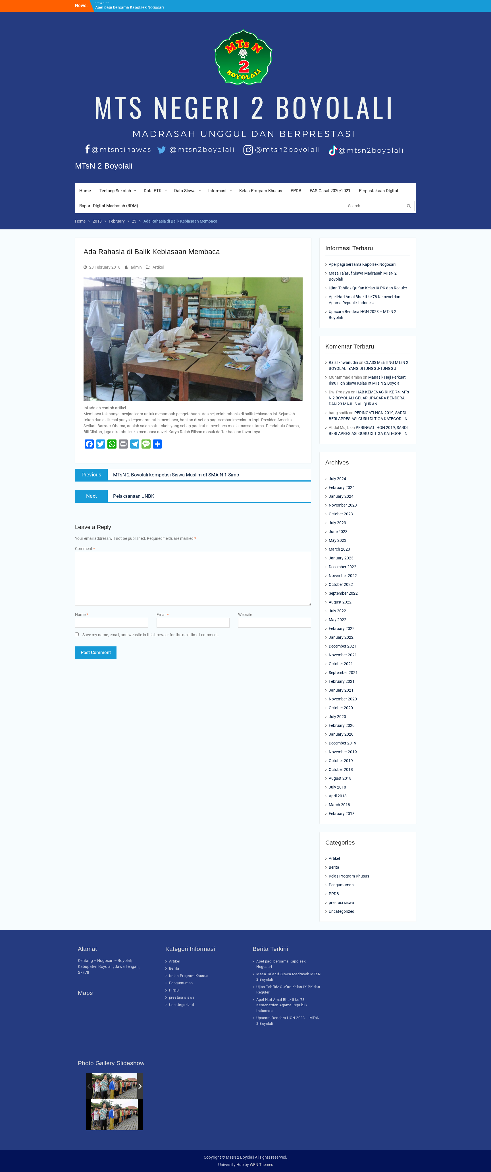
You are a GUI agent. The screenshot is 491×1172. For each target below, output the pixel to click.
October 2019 (341, 760)
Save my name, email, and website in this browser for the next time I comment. (150, 634)
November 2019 (343, 752)
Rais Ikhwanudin (343, 362)
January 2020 (341, 734)
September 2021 (343, 672)
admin (136, 267)
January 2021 (341, 690)
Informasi (217, 190)
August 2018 (340, 778)
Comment (85, 548)
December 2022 (342, 567)
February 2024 (342, 487)
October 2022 (341, 584)
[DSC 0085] (115, 1086)
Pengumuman (341, 885)
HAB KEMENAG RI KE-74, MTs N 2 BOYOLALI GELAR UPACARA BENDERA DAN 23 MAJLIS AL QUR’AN (369, 398)
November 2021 (343, 655)
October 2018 (341, 769)
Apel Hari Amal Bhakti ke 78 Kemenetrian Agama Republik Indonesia (281, 1005)
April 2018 (338, 796)
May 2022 (337, 619)
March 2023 (339, 549)
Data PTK (152, 190)
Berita (334, 867)
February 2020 (342, 725)
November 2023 (343, 505)
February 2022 (342, 628)
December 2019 (342, 743)
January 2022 (341, 637)
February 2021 (342, 681)
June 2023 (338, 531)
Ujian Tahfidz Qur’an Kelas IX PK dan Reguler (368, 288)
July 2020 (337, 716)
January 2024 (341, 496)
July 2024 (337, 478)
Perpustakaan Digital (378, 190)
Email (163, 614)
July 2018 (337, 787)
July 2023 (337, 522)
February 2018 (342, 813)
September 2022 (343, 593)
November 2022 (343, 575)
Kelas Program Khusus (260, 190)
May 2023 (337, 540)
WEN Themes (261, 1164)
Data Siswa (184, 190)
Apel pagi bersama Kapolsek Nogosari (129, 5)
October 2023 (341, 514)
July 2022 (337, 611)
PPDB (296, 190)
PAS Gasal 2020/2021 (330, 190)
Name (81, 614)
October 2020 (341, 708)
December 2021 (342, 646)
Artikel (158, 267)
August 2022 (340, 602)
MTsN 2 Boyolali (103, 165)
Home (85, 190)
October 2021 (341, 663)
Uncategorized (341, 911)
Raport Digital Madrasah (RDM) (108, 205)
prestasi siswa (341, 902)
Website (245, 614)
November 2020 (343, 699)
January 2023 (341, 558)
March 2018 (339, 804)
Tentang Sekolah (115, 190)
